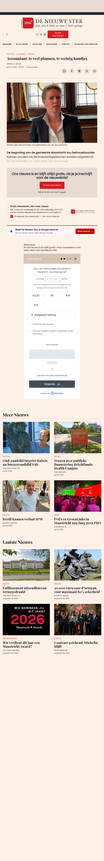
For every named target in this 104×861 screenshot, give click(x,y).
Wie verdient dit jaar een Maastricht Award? (21, 644)
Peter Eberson (60, 650)
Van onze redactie (11, 468)
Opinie (56, 515)
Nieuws (31, 54)
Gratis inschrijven (58, 34)
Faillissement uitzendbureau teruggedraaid (25, 590)
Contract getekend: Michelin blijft (76, 644)
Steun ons (37, 44)
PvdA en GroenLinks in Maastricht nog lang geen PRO (77, 521)
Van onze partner (11, 650)
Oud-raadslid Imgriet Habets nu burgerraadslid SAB (25, 462)
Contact (65, 44)
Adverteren (51, 44)
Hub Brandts (60, 472)
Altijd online (22, 44)
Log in (63, 192)
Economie (20, 54)
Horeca (57, 638)
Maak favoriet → (85, 231)
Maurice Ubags (14, 64)
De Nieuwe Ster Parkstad (86, 44)
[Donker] (4, 34)
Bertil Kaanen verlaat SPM (23, 519)
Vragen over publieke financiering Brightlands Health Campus (73, 464)
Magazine (7, 44)
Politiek (10, 54)
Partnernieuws (10, 638)
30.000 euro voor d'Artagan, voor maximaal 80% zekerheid (77, 590)
